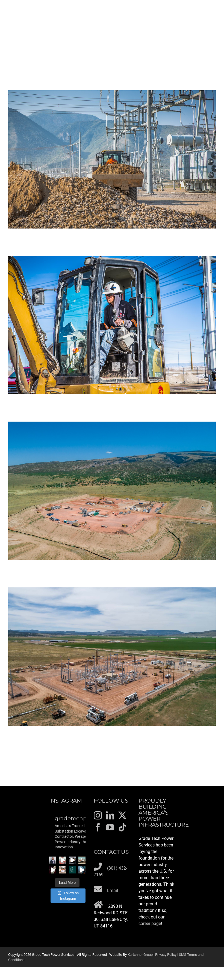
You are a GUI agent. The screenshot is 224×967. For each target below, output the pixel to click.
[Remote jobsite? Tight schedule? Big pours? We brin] (62, 860)
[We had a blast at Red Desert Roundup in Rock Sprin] (82, 860)
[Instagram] (98, 815)
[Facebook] (98, 827)
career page (149, 923)
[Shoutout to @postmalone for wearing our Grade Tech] (52, 869)
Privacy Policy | (167, 955)
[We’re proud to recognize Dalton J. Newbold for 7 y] (52, 860)
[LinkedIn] (110, 815)
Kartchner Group (140, 955)
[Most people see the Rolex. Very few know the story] (82, 869)
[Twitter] (122, 815)
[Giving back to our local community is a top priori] (62, 869)
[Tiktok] (122, 827)
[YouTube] (110, 827)
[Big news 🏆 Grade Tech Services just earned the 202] (72, 869)
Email (112, 890)
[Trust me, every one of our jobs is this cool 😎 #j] (72, 860)
